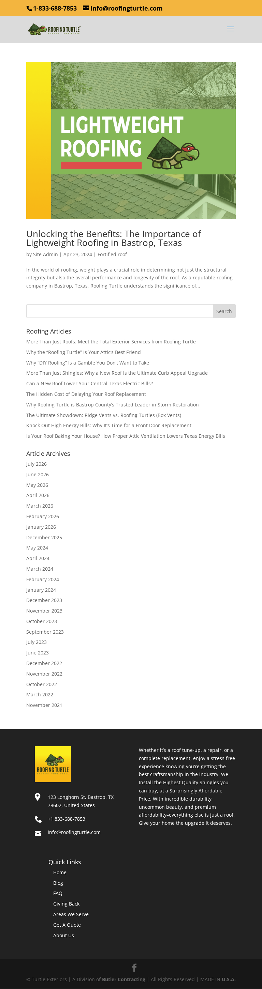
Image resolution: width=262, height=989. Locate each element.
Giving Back (66, 903)
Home (60, 872)
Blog (58, 883)
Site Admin (45, 254)
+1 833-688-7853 (66, 819)
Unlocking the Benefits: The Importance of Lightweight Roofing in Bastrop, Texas (113, 238)
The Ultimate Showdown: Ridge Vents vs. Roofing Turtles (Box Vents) (103, 415)
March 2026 (39, 506)
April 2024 (37, 558)
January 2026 (41, 527)
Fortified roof (112, 254)
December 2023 (44, 600)
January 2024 (41, 590)
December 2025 (44, 537)
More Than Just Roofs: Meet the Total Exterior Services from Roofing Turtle (111, 341)
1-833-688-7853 (55, 8)
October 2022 (41, 684)
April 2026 (37, 495)
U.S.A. (229, 979)
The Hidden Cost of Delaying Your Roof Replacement (86, 394)
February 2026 (42, 516)
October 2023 (41, 621)
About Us (63, 935)
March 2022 (39, 694)
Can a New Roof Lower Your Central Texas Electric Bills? (89, 383)
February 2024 (42, 579)
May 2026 (37, 485)
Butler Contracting (123, 979)
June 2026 (37, 474)
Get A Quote (67, 925)
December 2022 (44, 663)
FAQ (57, 893)
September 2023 (45, 632)
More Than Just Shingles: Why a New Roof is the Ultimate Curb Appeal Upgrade (117, 373)
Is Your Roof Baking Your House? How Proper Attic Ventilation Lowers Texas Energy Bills (125, 436)
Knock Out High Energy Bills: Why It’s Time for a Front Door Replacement (108, 425)
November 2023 (44, 610)
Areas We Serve (71, 914)
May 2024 (37, 547)
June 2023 (37, 652)
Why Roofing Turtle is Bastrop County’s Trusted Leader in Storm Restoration (112, 404)
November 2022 (44, 673)
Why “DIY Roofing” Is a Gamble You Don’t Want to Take (87, 362)
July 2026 (36, 464)
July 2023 (36, 642)
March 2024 (39, 569)
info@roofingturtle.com (74, 832)
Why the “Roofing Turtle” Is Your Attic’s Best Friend (83, 352)
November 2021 (44, 705)
